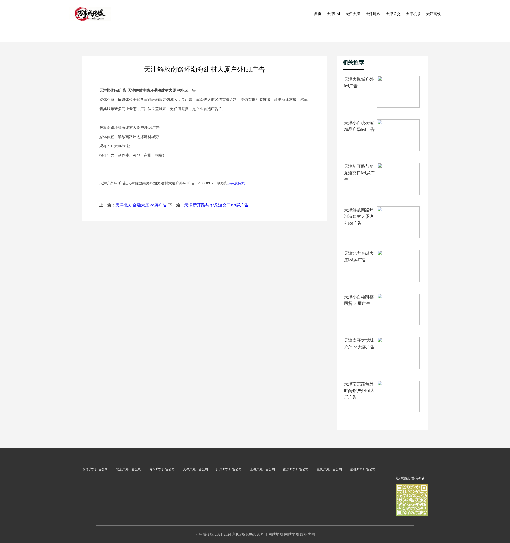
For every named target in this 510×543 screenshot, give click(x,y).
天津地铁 (373, 14)
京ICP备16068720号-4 (249, 534)
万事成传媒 (236, 183)
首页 (317, 14)
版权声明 (307, 534)
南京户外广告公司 (296, 469)
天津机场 (413, 14)
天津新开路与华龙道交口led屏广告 (216, 205)
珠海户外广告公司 (95, 469)
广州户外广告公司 (229, 469)
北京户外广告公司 (128, 469)
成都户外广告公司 (363, 469)
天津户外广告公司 (195, 469)
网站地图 (275, 534)
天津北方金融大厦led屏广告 (141, 205)
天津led (333, 14)
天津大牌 (352, 14)
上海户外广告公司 (262, 469)
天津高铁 (433, 14)
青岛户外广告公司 (162, 469)
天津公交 (393, 14)
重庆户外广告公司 (329, 469)
